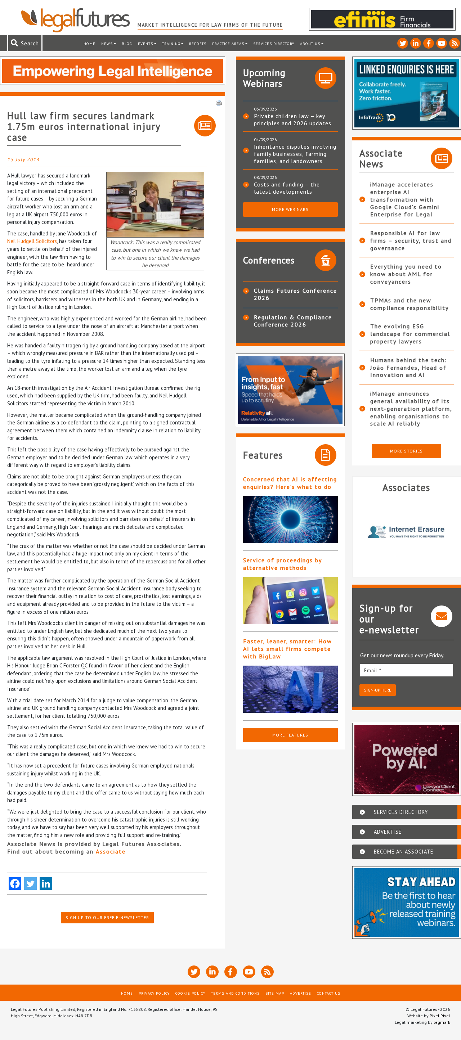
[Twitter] (30, 884)
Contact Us (328, 993)
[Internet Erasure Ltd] (406, 532)
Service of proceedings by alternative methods (282, 564)
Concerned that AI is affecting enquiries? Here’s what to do (290, 483)
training (171, 43)
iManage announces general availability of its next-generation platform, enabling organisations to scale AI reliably (411, 408)
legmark (442, 1022)
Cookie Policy (190, 993)
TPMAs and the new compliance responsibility (409, 304)
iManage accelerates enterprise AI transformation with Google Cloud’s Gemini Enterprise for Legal (404, 199)
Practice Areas (228, 43)
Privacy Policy (154, 993)
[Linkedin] (46, 884)
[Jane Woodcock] (155, 203)
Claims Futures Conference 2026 (295, 294)
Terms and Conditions (235, 993)
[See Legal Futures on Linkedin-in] (415, 43)
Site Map (274, 993)
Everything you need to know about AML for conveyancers (406, 274)
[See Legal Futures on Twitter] (402, 43)
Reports (197, 43)
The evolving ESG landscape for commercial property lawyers (410, 334)
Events (145, 43)
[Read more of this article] (290, 519)
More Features (290, 735)
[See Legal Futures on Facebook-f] (428, 43)
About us (310, 43)
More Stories (406, 451)
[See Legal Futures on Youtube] (441, 43)
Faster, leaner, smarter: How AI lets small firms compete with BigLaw (287, 649)
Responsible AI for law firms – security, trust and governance (411, 240)
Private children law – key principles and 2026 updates (292, 119)
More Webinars (290, 209)
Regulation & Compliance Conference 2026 (293, 321)
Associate (111, 851)
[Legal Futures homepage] (79, 20)
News (107, 43)
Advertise (300, 993)
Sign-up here (377, 690)
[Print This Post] (218, 101)
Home (89, 43)
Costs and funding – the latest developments (287, 188)
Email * (372, 670)
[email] (406, 670)
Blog (127, 43)
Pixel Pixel (440, 1015)
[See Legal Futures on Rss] (454, 43)
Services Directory (273, 43)
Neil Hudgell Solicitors (32, 241)
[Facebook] (15, 884)
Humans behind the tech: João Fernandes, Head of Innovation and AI (408, 367)
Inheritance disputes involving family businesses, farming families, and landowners (295, 154)
